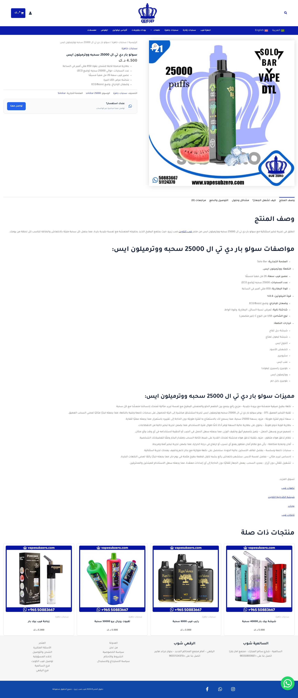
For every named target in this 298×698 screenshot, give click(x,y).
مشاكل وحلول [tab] (240, 200)
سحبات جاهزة (119, 42)
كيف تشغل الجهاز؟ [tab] (264, 200)
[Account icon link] (30, 13)
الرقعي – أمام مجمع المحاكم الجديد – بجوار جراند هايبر (185, 651)
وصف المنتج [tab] (287, 200)
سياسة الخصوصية (113, 652)
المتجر (42, 643)
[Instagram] (233, 689)
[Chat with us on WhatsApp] (288, 683)
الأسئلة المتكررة (42, 648)
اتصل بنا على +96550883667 (256, 656)
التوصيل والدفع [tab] (218, 200)
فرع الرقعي (42, 670)
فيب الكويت (185, 232)
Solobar (62, 93)
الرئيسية (133, 42)
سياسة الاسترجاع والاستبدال (113, 661)
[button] (285, 13)
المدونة (113, 643)
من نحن (113, 648)
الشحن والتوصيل (42, 652)
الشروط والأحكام (113, 657)
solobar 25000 (93, 93)
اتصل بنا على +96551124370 (184, 656)
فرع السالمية (42, 666)
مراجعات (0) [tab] (198, 200)
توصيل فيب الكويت (42, 661)
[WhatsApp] (220, 689)
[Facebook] (207, 689)
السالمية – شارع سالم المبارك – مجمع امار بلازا (255, 651)
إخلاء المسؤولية (42, 657)
